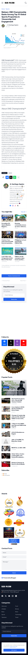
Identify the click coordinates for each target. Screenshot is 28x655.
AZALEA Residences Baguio (18, 433)
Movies (17, 609)
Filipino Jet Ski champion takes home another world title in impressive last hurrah (19, 258)
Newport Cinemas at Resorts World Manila (18, 463)
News (16, 611)
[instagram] (12, 205)
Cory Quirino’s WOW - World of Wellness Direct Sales (18, 408)
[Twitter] (10, 177)
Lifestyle (4, 609)
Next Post (22, 280)
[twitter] (17, 205)
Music (3, 611)
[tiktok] (15, 205)
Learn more (13, 646)
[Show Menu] (2, 2)
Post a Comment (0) (14, 276)
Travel (16, 617)
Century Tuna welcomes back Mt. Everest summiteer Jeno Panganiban (7, 241)
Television (4, 617)
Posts (5, 473)
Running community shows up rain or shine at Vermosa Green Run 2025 (20, 225)
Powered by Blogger (9, 578)
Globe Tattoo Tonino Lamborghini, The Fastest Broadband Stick (18, 455)
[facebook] (10, 205)
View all (23, 212)
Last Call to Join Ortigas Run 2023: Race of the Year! (7, 258)
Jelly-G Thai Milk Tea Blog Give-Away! (18, 440)
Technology (18, 614)
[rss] (16, 596)
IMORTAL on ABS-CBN (18, 447)
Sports (7, 9)
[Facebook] (7, 177)
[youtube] (9, 596)
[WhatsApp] (14, 177)
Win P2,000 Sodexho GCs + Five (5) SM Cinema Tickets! (18, 400)
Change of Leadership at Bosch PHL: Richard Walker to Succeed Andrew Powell (18, 417)
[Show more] (18, 177)
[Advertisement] (14, 319)
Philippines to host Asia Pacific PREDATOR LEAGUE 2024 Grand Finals (20, 241)
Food (16, 606)
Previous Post (6, 280)
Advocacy (4, 606)
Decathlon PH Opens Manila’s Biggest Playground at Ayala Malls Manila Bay (7, 225)
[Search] (25, 2)
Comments (7, 475)
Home (3, 9)
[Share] (24, 25)
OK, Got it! (14, 650)
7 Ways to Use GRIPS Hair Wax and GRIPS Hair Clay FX (19, 425)
